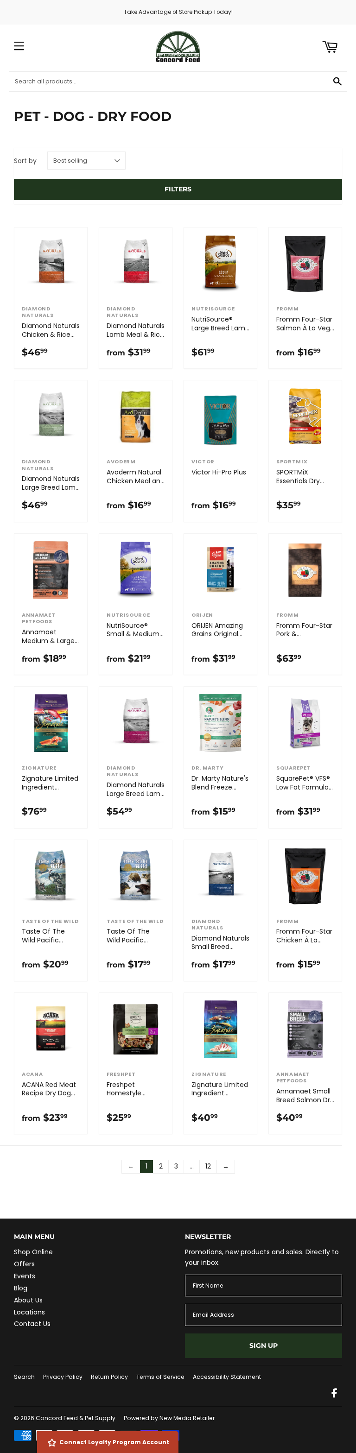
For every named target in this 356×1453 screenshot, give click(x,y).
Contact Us (32, 1323)
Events (24, 1276)
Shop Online (33, 1252)
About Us (28, 1300)
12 (208, 1166)
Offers (24, 1264)
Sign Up (263, 1345)
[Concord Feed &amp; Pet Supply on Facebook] (334, 1394)
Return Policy (109, 1377)
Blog (20, 1288)
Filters (178, 189)
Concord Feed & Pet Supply (75, 1418)
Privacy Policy (63, 1377)
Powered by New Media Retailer (169, 1418)
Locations (29, 1312)
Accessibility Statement (227, 1377)
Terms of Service (160, 1377)
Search (24, 1377)
